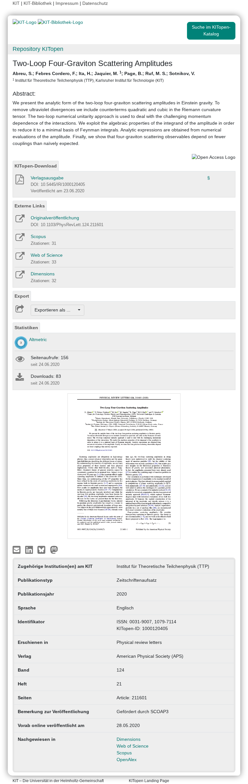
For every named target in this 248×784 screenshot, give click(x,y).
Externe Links (30, 205)
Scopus (38, 236)
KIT (16, 3)
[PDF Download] (19, 181)
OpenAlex (127, 759)
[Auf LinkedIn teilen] (30, 549)
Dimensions (43, 273)
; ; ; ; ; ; (104, 76)
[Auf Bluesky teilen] (43, 549)
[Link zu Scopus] (20, 239)
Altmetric (38, 339)
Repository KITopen (38, 49)
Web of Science (47, 255)
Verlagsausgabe (47, 177)
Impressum (67, 3)
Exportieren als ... (56, 309)
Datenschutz (95, 3)
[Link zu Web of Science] (20, 258)
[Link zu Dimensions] (20, 276)
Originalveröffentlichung (55, 217)
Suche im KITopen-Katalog (211, 30)
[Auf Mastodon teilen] (54, 549)
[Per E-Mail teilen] (17, 549)
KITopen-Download (36, 165)
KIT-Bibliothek (38, 3)
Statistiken (26, 327)
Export (22, 296)
